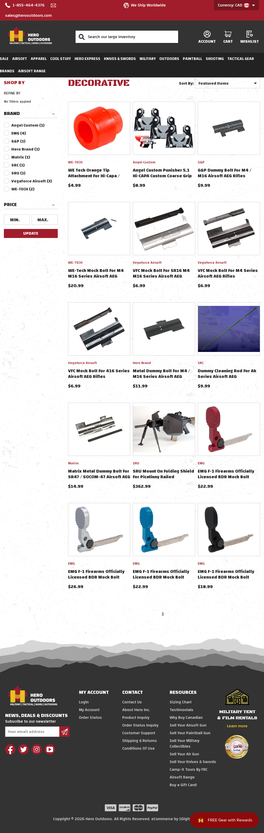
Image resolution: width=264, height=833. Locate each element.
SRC (18, 165)
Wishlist (249, 41)
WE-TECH (23, 189)
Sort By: (186, 83)
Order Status (90, 717)
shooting (215, 58)
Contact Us (132, 702)
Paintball (192, 58)
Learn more (237, 726)
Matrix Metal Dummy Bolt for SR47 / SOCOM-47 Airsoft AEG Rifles (99, 477)
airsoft (19, 58)
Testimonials (181, 710)
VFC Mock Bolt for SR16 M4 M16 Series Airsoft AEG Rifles (161, 276)
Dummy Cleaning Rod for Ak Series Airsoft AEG (227, 374)
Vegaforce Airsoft (31, 181)
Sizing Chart (181, 702)
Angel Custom (28, 125)
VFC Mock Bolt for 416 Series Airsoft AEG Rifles (99, 374)
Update (30, 233)
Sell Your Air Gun (184, 754)
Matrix (20, 157)
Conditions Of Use (138, 748)
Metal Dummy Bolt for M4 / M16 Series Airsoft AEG (161, 374)
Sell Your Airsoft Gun (188, 725)
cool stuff (60, 58)
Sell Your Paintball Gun (190, 733)
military (147, 58)
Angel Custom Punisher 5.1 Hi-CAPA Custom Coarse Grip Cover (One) (162, 176)
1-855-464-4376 (29, 5)
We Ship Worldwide (148, 5)
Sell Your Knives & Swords (193, 762)
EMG (18, 133)
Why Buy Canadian (186, 717)
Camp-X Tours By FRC (189, 769)
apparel (39, 58)
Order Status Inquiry (140, 725)
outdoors (169, 58)
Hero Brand (25, 149)
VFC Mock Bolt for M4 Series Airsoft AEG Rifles (228, 273)
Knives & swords (120, 58)
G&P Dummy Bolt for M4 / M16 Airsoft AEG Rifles (224, 173)
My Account (89, 710)
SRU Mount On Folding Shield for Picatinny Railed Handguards (163, 477)
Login (84, 702)
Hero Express (87, 58)
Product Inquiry (135, 717)
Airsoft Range (32, 71)
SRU (18, 173)
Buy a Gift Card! (183, 785)
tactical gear (240, 58)
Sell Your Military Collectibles (184, 743)
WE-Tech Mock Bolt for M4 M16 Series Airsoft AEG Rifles (96, 276)
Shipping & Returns (139, 741)
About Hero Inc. (136, 710)
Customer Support (138, 733)
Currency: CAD (230, 5)
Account (207, 41)
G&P (18, 141)
